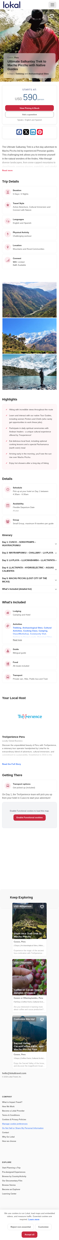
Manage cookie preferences (14, 1124)
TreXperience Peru (13, 736)
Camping (43, 631)
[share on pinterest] (40, 132)
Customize (43, 1227)
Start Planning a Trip (11, 1168)
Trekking (19, 73)
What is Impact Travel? (12, 1102)
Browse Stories (9, 1185)
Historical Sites (44, 637)
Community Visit (38, 634)
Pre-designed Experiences (13, 1172)
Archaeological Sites (38, 73)
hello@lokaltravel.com (14, 1073)
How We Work (8, 1106)
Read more (7, 170)
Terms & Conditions (11, 1115)
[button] (29, 543)
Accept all (29, 1234)
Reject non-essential (21, 1227)
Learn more (33, 1219)
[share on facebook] (19, 132)
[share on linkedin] (33, 132)
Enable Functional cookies (29, 817)
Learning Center (9, 1194)
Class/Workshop (21, 634)
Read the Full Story (11, 764)
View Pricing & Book (29, 108)
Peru (16, 57)
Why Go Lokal (8, 1137)
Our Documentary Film (12, 1181)
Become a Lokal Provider (13, 1111)
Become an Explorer (11, 1189)
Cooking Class (30, 631)
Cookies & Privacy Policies (14, 1119)
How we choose (9, 1141)
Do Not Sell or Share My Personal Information (23, 1128)
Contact (5, 1132)
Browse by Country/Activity (14, 1176)
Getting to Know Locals (24, 637)
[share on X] (26, 132)
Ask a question (29, 114)
